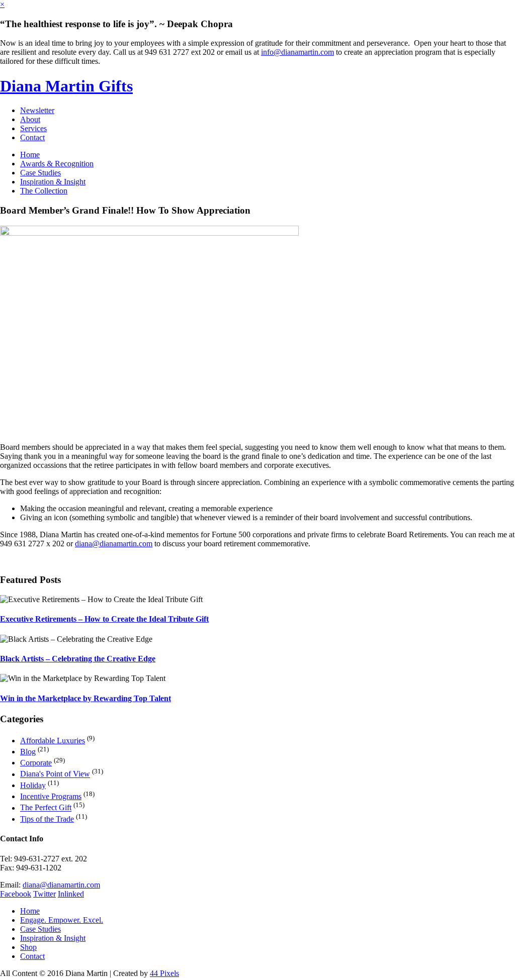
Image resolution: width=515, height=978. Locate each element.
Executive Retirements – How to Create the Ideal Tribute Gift (104, 619)
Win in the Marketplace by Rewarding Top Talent (85, 698)
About (30, 119)
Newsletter (37, 110)
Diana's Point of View (55, 774)
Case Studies (40, 172)
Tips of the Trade (47, 819)
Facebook (15, 894)
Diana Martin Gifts (66, 86)
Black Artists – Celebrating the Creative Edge (77, 658)
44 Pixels (164, 973)
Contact (32, 137)
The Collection (43, 190)
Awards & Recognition (57, 163)
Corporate (36, 762)
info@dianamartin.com (297, 52)
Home (30, 154)
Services (33, 128)
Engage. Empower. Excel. (61, 920)
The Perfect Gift (45, 808)
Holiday (33, 785)
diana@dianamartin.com (113, 543)
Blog (28, 751)
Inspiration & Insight (52, 181)
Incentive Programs (50, 796)
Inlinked (71, 894)
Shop (28, 947)
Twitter (44, 894)
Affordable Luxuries (52, 740)
